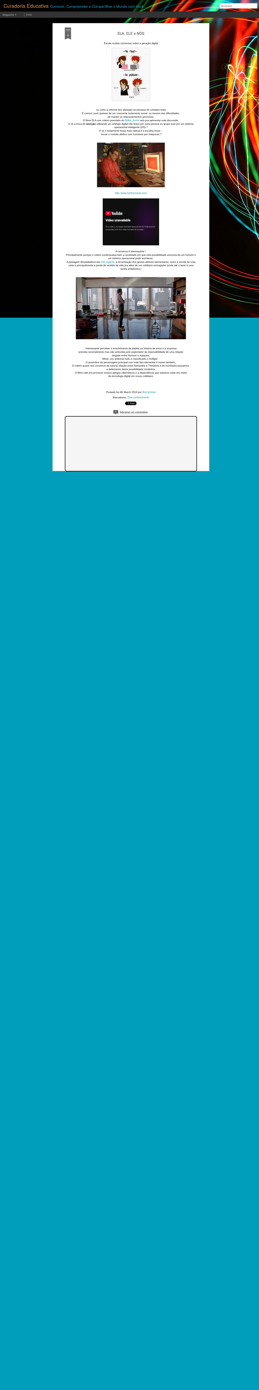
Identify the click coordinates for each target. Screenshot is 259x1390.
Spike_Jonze (132, 120)
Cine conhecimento (138, 397)
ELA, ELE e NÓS (131, 33)
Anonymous (149, 392)
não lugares (107, 262)
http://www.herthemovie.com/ (131, 193)
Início (29, 14)
